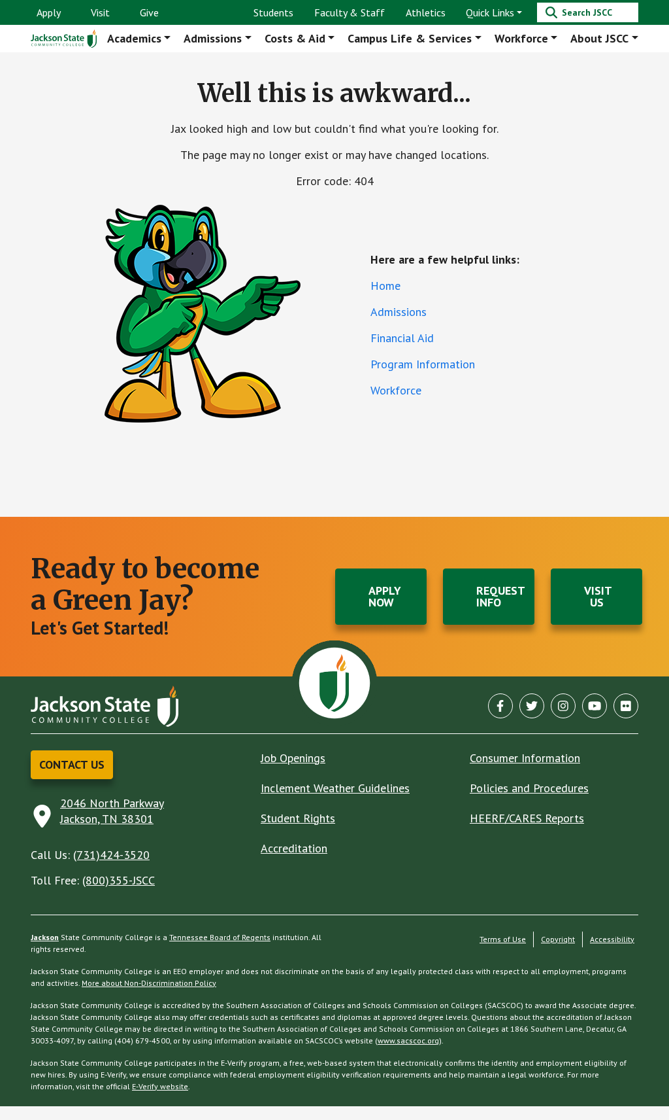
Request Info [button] (500, 596)
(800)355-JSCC (118, 880)
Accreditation (294, 848)
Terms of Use (503, 939)
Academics (134, 38)
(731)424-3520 (111, 854)
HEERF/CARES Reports (527, 818)
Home (385, 285)
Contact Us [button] (72, 764)
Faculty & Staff (349, 12)
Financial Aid (402, 337)
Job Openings (293, 757)
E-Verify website (160, 1086)
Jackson (45, 937)
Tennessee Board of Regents (219, 937)
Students (273, 12)
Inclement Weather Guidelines (335, 788)
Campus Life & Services (410, 38)
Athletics (426, 12)
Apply (49, 12)
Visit (100, 12)
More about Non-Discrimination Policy (149, 983)
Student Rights (298, 818)
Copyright (558, 939)
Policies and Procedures (529, 788)
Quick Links (490, 12)
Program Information (422, 364)
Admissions (213, 38)
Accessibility (612, 939)
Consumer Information (525, 757)
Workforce (521, 38)
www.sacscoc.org (408, 1040)
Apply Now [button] (384, 596)
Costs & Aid (295, 38)
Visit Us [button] (598, 596)
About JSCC (599, 38)
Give (149, 12)
